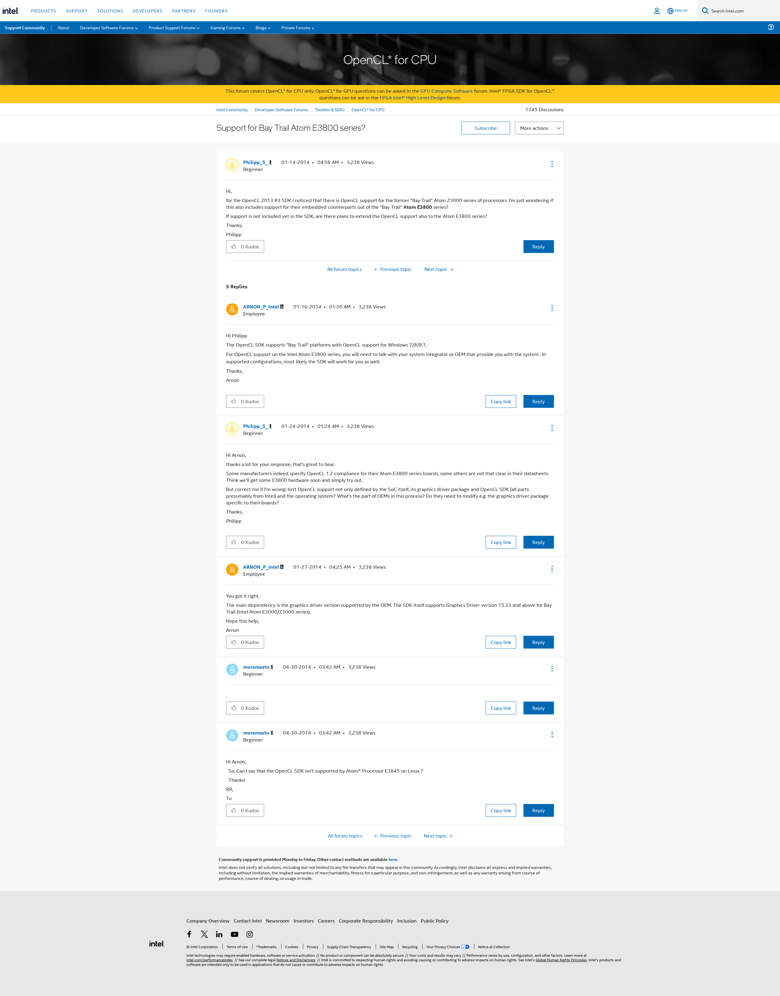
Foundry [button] (216, 10)
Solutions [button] (110, 10)
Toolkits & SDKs (330, 109)
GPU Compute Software (446, 90)
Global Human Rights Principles (561, 959)
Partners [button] (184, 10)
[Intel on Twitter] (204, 934)
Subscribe (486, 127)
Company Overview (207, 920)
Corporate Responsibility (366, 920)
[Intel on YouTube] (234, 934)
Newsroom (277, 920)
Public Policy (434, 920)
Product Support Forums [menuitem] (172, 27)
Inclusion (407, 920)
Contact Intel (248, 920)
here (392, 859)
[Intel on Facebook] (189, 934)
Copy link (501, 401)
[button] (551, 163)
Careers (326, 920)
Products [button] (43, 10)
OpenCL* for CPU (368, 109)
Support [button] (76, 10)
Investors (304, 920)
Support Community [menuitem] (25, 27)
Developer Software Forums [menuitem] (107, 27)
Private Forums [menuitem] (296, 27)
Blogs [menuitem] (261, 27)
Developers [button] (147, 10)
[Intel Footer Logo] (157, 942)
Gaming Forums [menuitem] (226, 27)
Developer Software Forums (281, 109)
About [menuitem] (63, 27)
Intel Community (232, 109)
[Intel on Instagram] (249, 934)
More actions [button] (534, 127)
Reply (538, 246)
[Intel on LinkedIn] (219, 934)
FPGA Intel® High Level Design (412, 97)
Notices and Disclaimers (295, 959)
